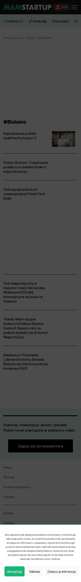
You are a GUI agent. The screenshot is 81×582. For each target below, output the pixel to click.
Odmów (34, 571)
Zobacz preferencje (61, 571)
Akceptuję (14, 571)
